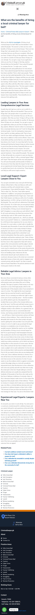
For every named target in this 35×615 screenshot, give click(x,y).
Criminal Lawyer (21, 611)
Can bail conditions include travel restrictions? (19, 452)
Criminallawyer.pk (7, 530)
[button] (17, 8)
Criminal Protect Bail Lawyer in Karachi (17, 32)
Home (3, 32)
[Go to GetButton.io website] (4, 613)
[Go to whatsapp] (4, 609)
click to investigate (14, 42)
